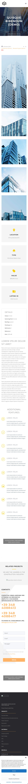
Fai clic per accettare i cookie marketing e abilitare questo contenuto (14, 541)
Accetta (14, 771)
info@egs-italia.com (9, 622)
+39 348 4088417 (9, 614)
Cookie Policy (8, 782)
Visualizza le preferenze (14, 778)
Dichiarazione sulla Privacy (17, 782)
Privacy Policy (11, 654)
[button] (26, 757)
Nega (14, 775)
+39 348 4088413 (9, 606)
